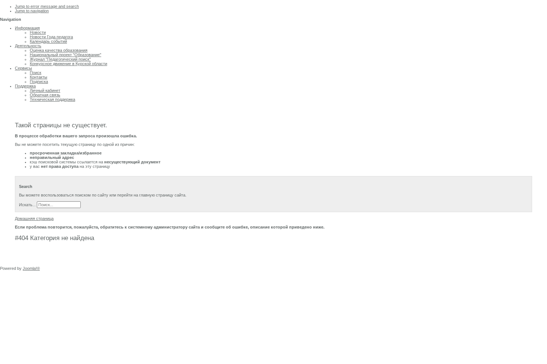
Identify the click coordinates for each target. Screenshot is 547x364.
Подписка (39, 81)
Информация (27, 28)
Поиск (35, 72)
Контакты (38, 77)
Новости (38, 32)
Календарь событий (48, 41)
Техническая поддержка (52, 99)
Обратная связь (45, 95)
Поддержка (25, 86)
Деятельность (28, 46)
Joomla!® (31, 268)
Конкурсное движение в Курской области (68, 63)
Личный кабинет (45, 90)
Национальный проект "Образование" (65, 54)
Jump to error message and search (47, 6)
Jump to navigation (32, 11)
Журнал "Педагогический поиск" (60, 59)
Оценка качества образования (58, 50)
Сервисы (23, 68)
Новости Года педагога (51, 37)
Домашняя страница (34, 218)
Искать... (27, 204)
